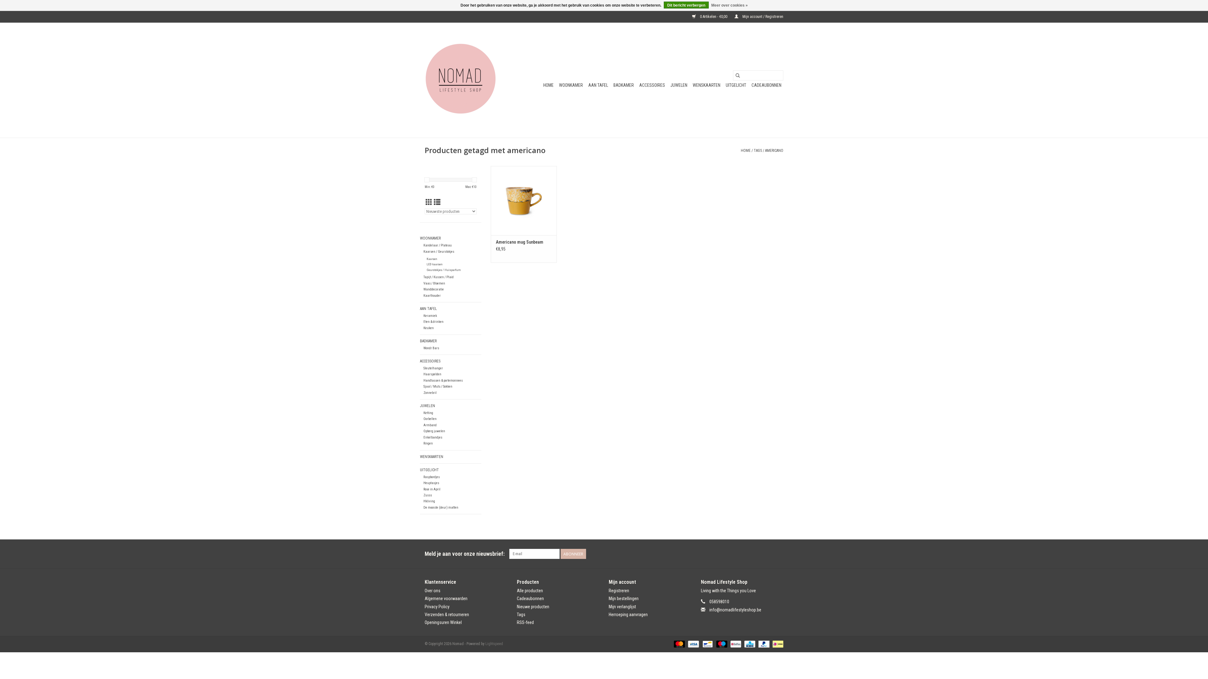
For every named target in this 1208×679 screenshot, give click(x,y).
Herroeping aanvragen (628, 614)
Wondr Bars (431, 348)
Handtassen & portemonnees (443, 380)
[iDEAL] (776, 644)
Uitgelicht (736, 85)
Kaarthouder (432, 296)
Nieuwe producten (533, 606)
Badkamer (623, 85)
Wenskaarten (706, 85)
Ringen (428, 443)
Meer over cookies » (729, 5)
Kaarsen (432, 259)
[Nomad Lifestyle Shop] (463, 80)
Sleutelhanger (433, 368)
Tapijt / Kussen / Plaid (438, 277)
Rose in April (431, 489)
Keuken (428, 328)
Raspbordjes (431, 477)
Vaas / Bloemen (434, 283)
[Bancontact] (707, 644)
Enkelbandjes (432, 437)
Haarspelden (432, 374)
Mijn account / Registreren (762, 16)
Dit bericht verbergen (686, 5)
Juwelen (678, 85)
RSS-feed (525, 622)
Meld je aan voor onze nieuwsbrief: (465, 553)
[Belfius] (735, 644)
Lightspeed (494, 644)
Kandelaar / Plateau (437, 245)
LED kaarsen (435, 264)
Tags (758, 150)
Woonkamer (571, 85)
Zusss (427, 495)
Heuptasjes (431, 483)
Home (548, 85)
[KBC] (749, 644)
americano (774, 150)
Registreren (619, 590)
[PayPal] (763, 644)
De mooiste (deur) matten (440, 507)
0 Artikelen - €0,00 (713, 16)
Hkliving (429, 501)
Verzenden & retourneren (447, 614)
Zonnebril (430, 393)
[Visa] (693, 644)
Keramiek (430, 316)
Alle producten (530, 590)
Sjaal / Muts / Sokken (437, 386)
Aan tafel (598, 85)
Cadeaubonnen (766, 85)
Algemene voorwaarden (446, 598)
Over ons (432, 590)
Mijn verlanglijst (622, 606)
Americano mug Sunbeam (519, 242)
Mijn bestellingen (624, 598)
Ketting (428, 413)
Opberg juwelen (434, 431)
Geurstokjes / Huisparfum (444, 270)
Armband (430, 425)
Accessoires (652, 85)
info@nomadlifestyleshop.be (735, 609)
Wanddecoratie (433, 289)
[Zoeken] (737, 75)
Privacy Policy (437, 606)
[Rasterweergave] (429, 202)
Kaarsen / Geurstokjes (438, 252)
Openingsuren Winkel (443, 622)
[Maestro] (721, 644)
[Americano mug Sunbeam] (524, 200)
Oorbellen (430, 419)
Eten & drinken (433, 322)
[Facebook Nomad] (767, 554)
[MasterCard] (679, 644)
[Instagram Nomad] (778, 554)
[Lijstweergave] (437, 202)
